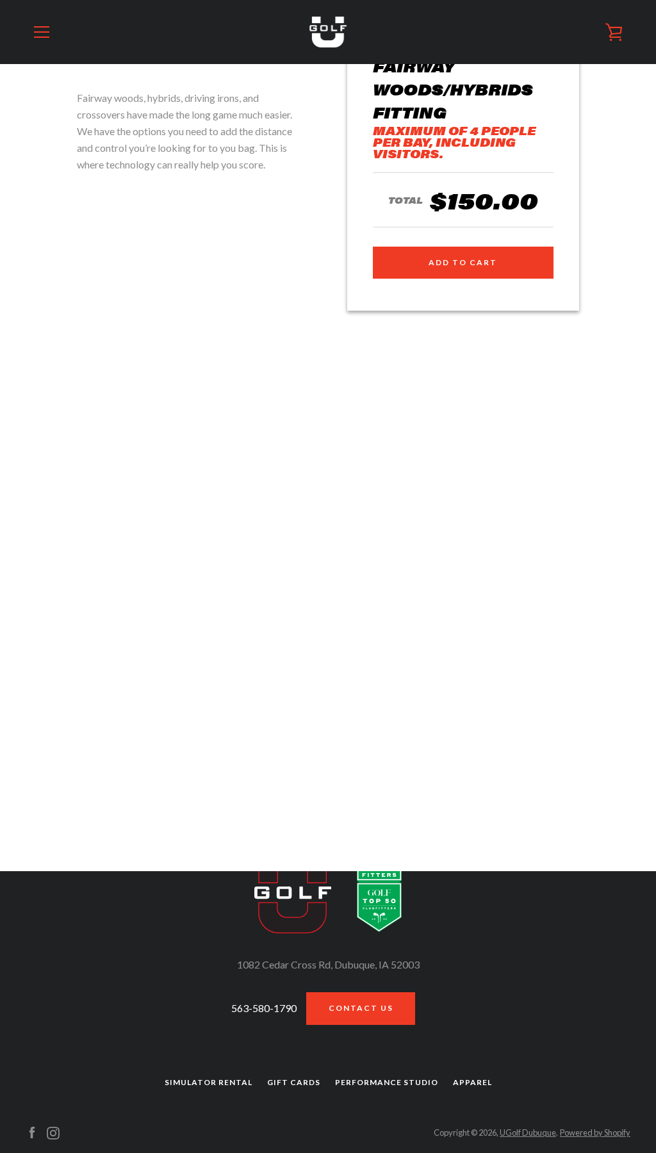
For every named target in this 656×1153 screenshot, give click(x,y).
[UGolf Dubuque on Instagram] (53, 1131)
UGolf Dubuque (528, 1132)
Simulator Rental (208, 1082)
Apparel (472, 1082)
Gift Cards (293, 1082)
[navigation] (42, 32)
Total (405, 199)
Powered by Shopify (595, 1132)
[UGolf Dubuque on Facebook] (32, 1131)
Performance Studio (386, 1082)
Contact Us (361, 1008)
